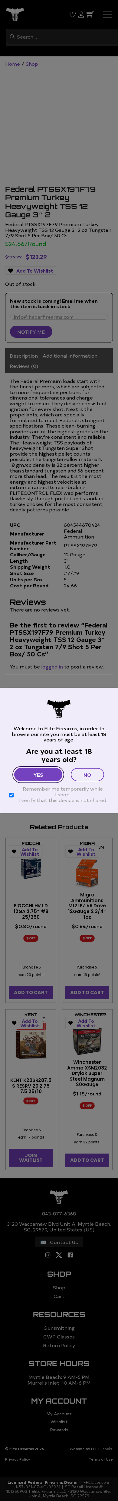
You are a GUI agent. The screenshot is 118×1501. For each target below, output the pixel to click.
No (87, 774)
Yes (38, 774)
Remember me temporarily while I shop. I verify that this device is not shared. (62, 794)
